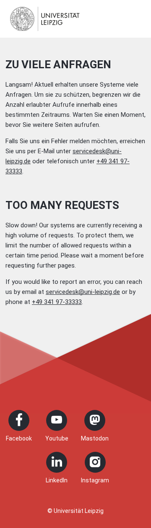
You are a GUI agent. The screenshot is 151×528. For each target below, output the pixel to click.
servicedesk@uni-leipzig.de (83, 292)
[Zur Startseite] (45, 19)
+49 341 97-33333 (57, 302)
